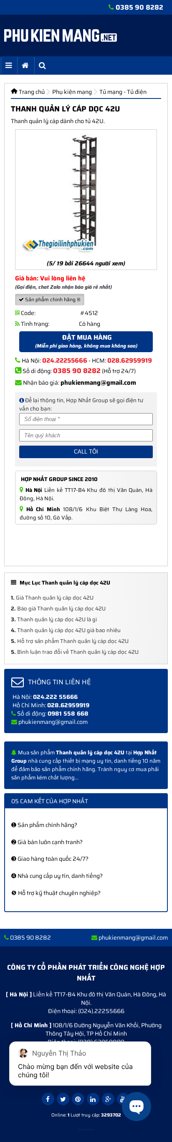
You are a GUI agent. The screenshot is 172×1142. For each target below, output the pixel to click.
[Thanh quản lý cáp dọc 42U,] (86, 193)
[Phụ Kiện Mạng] (60, 35)
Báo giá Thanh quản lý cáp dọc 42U (58, 608)
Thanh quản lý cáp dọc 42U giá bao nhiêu (66, 630)
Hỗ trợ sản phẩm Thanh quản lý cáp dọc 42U (70, 641)
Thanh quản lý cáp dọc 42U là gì (54, 619)
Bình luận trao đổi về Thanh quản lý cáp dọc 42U (75, 652)
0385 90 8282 (139, 7)
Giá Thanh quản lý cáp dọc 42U (52, 597)
